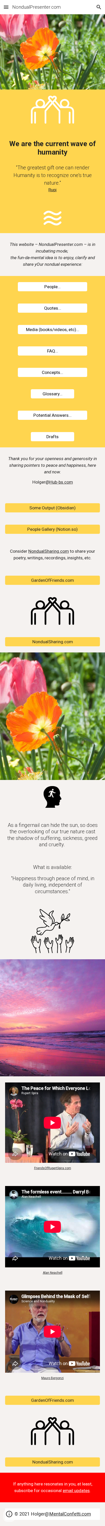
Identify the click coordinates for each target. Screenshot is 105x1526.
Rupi (52, 189)
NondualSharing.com (48, 551)
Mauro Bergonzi (52, 1378)
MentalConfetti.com (70, 1514)
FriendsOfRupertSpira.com (52, 1168)
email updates (76, 1490)
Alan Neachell (52, 1273)
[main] (52, 148)
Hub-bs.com (61, 482)
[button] (6, 7)
